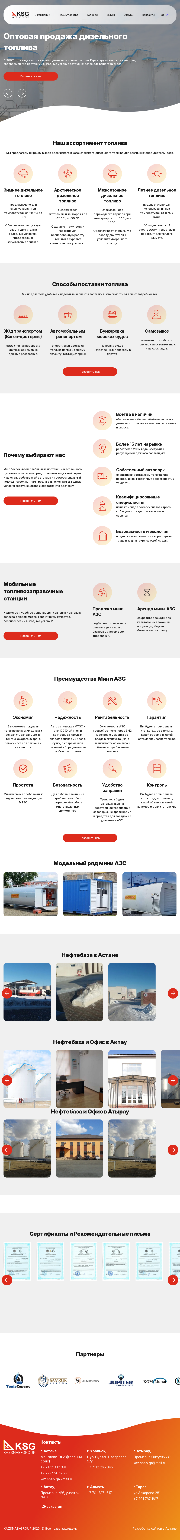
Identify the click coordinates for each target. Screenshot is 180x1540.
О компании (42, 14)
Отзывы (129, 14)
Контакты (148, 14)
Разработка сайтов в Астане (154, 1528)
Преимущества (68, 14)
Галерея (92, 14)
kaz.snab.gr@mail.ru (56, 1479)
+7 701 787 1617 (99, 1493)
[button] (8, 93)
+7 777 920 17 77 (53, 1473)
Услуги (111, 14)
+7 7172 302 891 (53, 1467)
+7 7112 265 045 (100, 1467)
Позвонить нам (30, 76)
